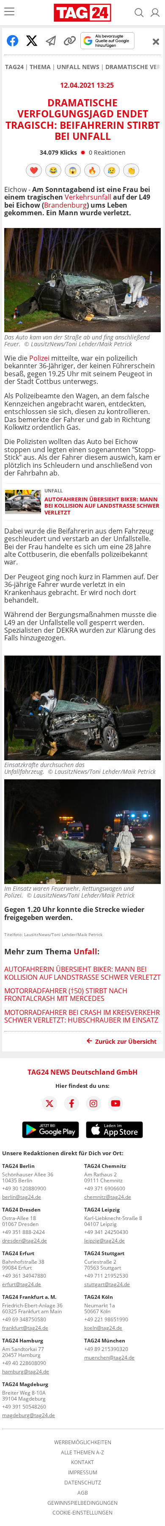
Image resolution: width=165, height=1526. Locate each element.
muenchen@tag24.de (109, 1357)
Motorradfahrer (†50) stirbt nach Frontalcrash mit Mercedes (65, 994)
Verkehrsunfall (88, 197)
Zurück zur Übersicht (126, 1041)
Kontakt (82, 1462)
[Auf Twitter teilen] (31, 40)
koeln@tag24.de (103, 1327)
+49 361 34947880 (24, 1275)
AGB (82, 1493)
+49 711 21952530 (106, 1275)
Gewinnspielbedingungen (82, 1503)
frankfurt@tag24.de (25, 1327)
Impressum (82, 1473)
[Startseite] (82, 12)
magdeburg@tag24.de (28, 1415)
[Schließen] (156, 41)
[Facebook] (71, 1103)
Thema (40, 67)
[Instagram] (93, 1103)
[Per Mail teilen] (50, 40)
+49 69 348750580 (24, 1319)
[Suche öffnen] (139, 12)
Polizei (40, 358)
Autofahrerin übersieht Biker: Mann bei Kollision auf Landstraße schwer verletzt (102, 506)
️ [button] (34, 170)
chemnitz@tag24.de (107, 1197)
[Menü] (9, 12)
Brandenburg (65, 205)
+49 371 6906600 (104, 1188)
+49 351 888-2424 (23, 1232)
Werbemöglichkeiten (82, 1442)
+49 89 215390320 (106, 1349)
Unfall (85, 951)
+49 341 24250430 (106, 1232)
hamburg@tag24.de (25, 1371)
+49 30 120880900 (24, 1188)
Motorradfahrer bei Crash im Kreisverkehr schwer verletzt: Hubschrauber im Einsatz (82, 1016)
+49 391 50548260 (24, 1406)
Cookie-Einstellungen (82, 1513)
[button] (155, 12)
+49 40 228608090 (24, 1363)
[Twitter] (49, 1103)
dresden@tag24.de (24, 1240)
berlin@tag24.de (21, 1197)
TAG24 (14, 67)
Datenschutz (82, 1483)
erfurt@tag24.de (21, 1284)
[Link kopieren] (69, 40)
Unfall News (78, 67)
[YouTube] (115, 1103)
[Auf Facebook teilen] (12, 40)
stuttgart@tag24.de (107, 1284)
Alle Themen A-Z (82, 1453)
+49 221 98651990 (106, 1319)
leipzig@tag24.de (104, 1240)
